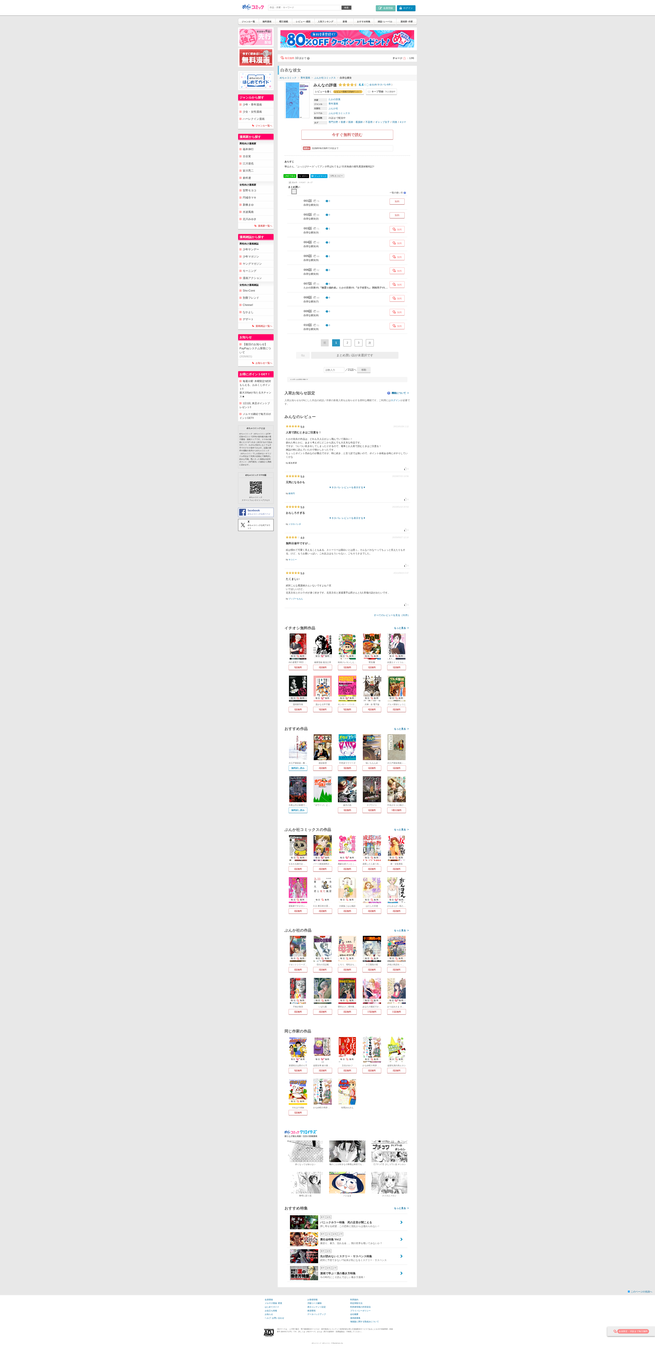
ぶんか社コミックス (325, 77)
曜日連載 (283, 21)
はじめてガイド (272, 1307)
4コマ (403, 122)
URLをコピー (336, 176)
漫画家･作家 (407, 21)
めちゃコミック (288, 77)
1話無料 (347, 667)
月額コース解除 (314, 1303)
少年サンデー (251, 249)
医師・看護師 (355, 122)
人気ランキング (325, 21)
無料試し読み (298, 768)
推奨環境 (311, 1311)
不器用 (369, 122)
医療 (343, 122)
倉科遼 (247, 177)
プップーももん (296, 599)
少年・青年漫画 (252, 104)
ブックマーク (318, 176)
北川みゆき (249, 219)
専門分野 (333, 122)
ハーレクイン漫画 (254, 118)
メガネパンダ (295, 524)
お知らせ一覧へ (264, 363)
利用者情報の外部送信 (360, 1307)
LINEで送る (290, 176)
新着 (345, 21)
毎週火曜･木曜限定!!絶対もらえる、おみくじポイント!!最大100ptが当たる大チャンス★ (255, 389)
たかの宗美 (334, 99)
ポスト (304, 176)
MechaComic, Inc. (338, 1343)
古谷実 (247, 156)
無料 (397, 201)
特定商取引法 (356, 1303)
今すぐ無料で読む (347, 135)
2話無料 (323, 667)
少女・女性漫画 (252, 111)
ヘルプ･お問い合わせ (274, 1318)
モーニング (249, 270)
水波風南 (248, 211)
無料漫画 (267, 21)
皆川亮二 (248, 170)
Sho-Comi (249, 290)
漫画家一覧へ (265, 225)
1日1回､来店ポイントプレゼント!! (254, 405)
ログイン (395, 400)
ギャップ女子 (382, 122)
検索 (346, 7)
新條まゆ (248, 204)
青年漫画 (305, 77)
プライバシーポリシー (360, 1311)
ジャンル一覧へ (264, 125)
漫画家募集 (355, 1318)
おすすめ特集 (363, 21)
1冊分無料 (396, 810)
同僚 (394, 122)
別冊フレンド (251, 297)
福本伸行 (248, 149)
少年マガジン (251, 256)
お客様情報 (312, 1299)
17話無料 (371, 1011)
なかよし (248, 312)
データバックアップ (316, 1314)
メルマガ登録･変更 (273, 1303)
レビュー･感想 (303, 21)
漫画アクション (252, 278)
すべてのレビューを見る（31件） (392, 615)
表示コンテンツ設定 (316, 1307)
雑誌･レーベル (385, 21)
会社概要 (354, 1314)
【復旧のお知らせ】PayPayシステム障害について (255, 350)
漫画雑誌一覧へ (264, 326)
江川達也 (248, 163)
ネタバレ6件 (384, 84)
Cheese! (248, 304)
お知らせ (269, 1314)
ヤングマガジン (252, 263)
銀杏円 (292, 493)
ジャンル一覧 (248, 21)
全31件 (373, 84)
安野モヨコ (249, 190)
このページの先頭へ (641, 1291)
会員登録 (269, 1299)
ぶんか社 (333, 108)
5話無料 (298, 667)
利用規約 (354, 1299)
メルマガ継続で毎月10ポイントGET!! (255, 416)
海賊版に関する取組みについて (364, 1321)
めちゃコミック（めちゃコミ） (321, 1343)
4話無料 (372, 709)
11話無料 (396, 1011)
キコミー (293, 559)
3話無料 (347, 768)
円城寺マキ (249, 197)
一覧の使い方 (398, 192)
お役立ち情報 (271, 1311)
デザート (248, 319)
